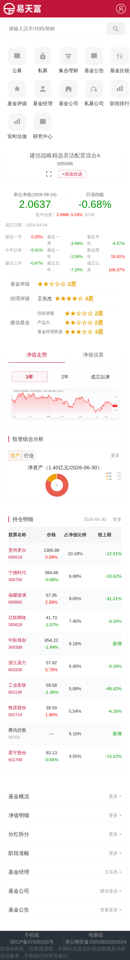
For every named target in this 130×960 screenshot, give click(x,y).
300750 (15, 579)
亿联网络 (17, 617)
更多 (115, 455)
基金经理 (65, 872)
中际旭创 (17, 640)
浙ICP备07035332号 (32, 942)
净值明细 (65, 815)
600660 (15, 602)
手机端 (32, 935)
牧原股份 (17, 707)
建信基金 (20, 322)
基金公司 (65, 891)
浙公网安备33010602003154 (95, 942)
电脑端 (95, 935)
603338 (15, 669)
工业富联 (17, 685)
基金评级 (20, 284)
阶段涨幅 (65, 853)
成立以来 (100, 376)
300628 (15, 624)
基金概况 (65, 796)
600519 (15, 557)
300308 (15, 647)
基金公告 (65, 910)
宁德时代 (17, 572)
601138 (15, 692)
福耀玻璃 (17, 595)
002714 (15, 714)
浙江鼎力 (17, 662)
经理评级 (20, 298)
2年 (65, 376)
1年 (29, 376)
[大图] (49, 174)
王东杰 (44, 298)
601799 (15, 759)
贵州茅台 (17, 550)
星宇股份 (17, 752)
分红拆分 (65, 834)
